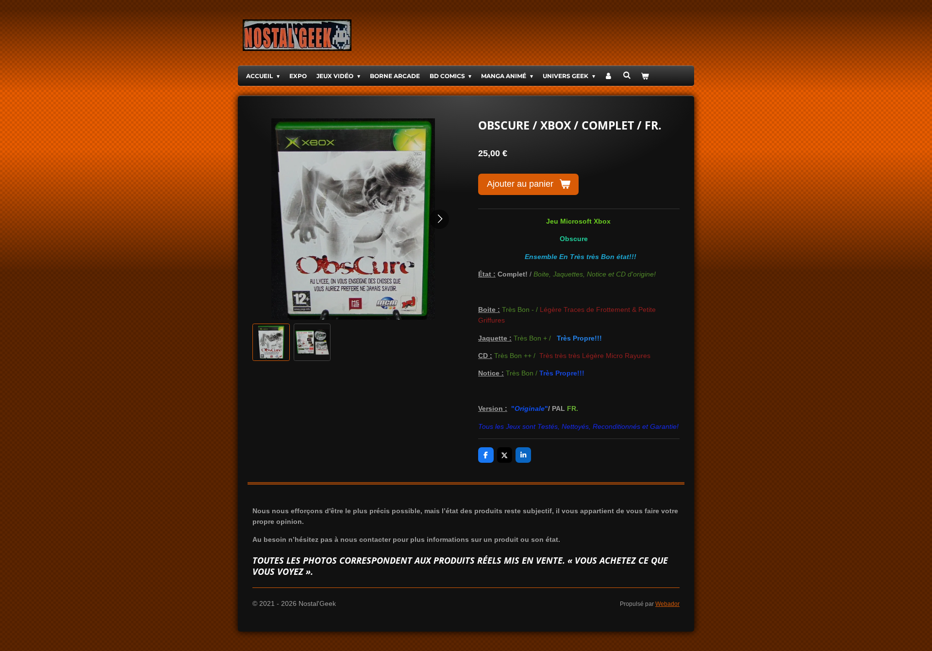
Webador (667, 604)
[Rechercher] (627, 75)
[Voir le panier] (645, 75)
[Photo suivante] (439, 219)
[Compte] (609, 75)
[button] (271, 342)
